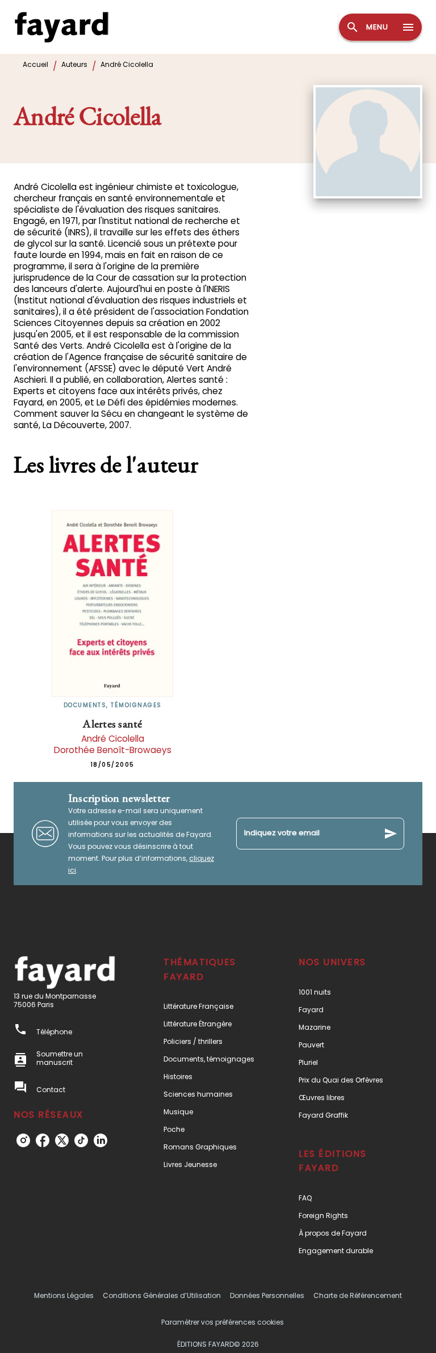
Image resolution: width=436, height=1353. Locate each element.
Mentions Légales (64, 1295)
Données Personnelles (267, 1295)
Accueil (35, 64)
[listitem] (23, 1140)
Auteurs (74, 64)
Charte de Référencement (357, 1295)
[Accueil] (61, 27)
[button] (212, 1006)
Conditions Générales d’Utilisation (162, 1295)
